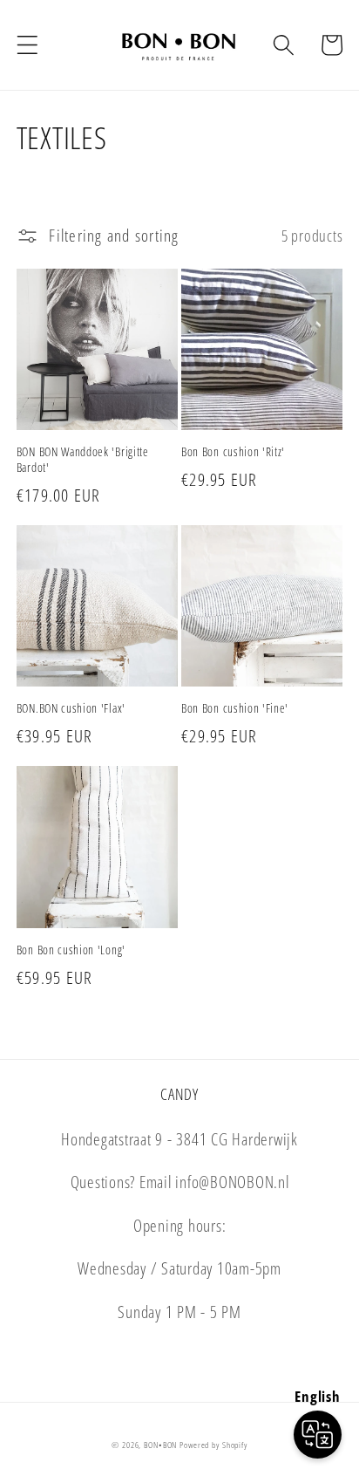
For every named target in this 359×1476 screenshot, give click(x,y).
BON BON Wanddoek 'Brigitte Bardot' (83, 459)
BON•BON (160, 1444)
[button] (27, 45)
